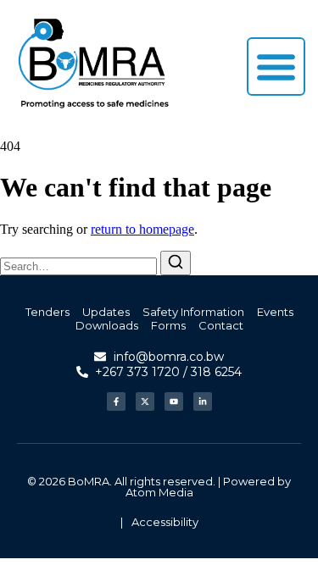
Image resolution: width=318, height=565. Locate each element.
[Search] (175, 263)
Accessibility (164, 522)
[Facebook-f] (116, 401)
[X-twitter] (145, 401)
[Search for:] (80, 265)
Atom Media (159, 492)
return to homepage (142, 229)
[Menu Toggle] (276, 66)
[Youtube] (174, 401)
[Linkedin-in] (202, 401)
